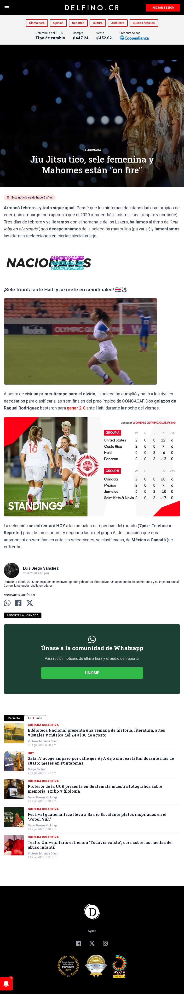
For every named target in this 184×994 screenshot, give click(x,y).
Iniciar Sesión (163, 7)
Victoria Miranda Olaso (43, 741)
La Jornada (92, 150)
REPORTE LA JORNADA (23, 615)
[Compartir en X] (30, 603)
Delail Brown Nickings (43, 797)
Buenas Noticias (144, 23)
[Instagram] (105, 943)
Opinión (58, 23)
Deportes (78, 23)
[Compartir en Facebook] (18, 603)
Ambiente (117, 23)
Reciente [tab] (14, 718)
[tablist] (92, 718)
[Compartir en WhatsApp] (7, 603)
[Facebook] (78, 943)
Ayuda (92, 931)
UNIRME (92, 673)
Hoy (31, 753)
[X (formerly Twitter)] (92, 943)
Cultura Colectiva (43, 725)
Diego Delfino (37, 769)
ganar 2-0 (76, 407)
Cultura (98, 23)
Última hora (37, 23)
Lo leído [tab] (35, 718)
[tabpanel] (92, 791)
